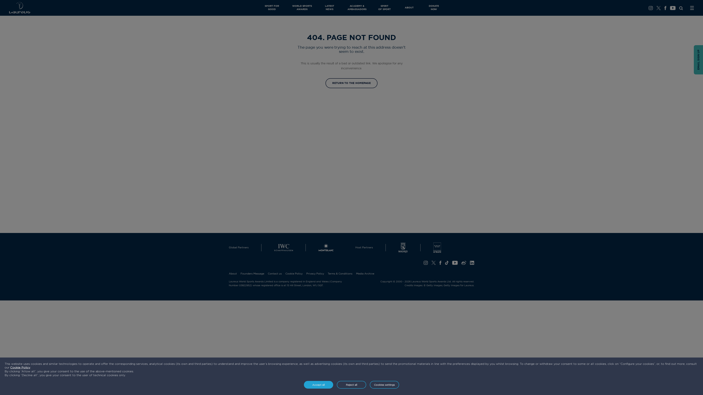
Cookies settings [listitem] (384, 384)
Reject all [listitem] (351, 384)
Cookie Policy (20, 367)
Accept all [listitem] (318, 384)
